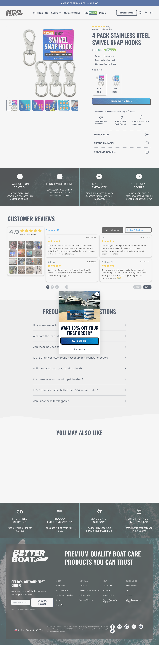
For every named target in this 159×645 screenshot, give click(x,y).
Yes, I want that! (79, 340)
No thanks (79, 349)
